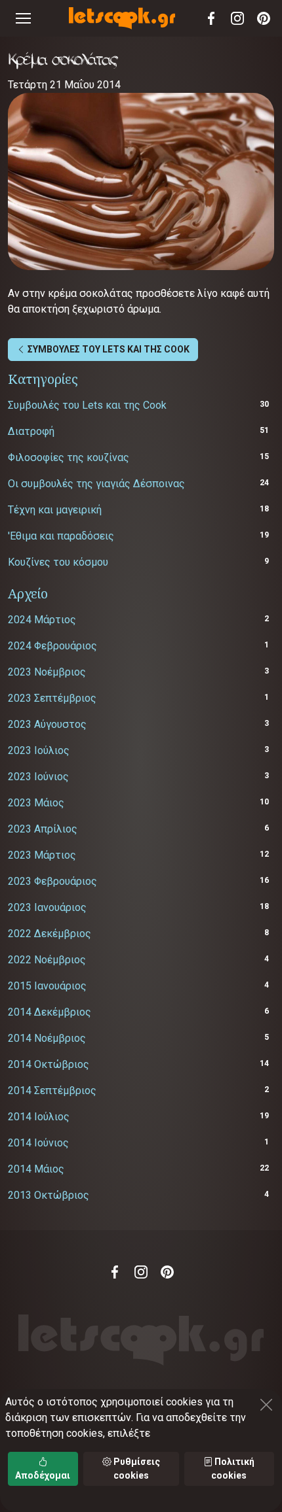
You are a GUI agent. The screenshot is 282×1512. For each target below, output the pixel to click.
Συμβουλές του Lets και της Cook (87, 405)
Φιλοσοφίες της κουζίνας (68, 457)
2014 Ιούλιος (39, 1116)
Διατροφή (31, 431)
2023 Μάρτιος (42, 855)
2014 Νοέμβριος (47, 1038)
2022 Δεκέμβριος (49, 933)
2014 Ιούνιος (38, 1143)
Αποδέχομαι (42, 1475)
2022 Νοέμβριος (47, 960)
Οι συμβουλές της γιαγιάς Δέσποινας (96, 483)
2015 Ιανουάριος (47, 986)
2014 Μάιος (36, 1169)
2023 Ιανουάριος (47, 907)
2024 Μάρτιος (42, 619)
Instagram (237, 18)
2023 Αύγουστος (47, 724)
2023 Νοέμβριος (47, 672)
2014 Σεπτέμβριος (52, 1090)
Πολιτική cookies (232, 1468)
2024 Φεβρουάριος (52, 646)
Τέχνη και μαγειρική (55, 510)
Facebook (211, 18)
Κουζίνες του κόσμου (58, 562)
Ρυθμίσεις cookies (135, 1468)
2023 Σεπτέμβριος (52, 698)
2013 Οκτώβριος (48, 1195)
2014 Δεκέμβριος (49, 1012)
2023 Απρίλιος (42, 829)
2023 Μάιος (36, 803)
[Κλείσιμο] (266, 1405)
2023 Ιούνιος (38, 776)
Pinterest (263, 18)
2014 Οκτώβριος (48, 1064)
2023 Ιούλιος (39, 750)
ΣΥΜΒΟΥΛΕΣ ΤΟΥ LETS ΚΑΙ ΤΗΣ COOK (108, 349)
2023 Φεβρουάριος (52, 881)
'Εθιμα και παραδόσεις (61, 536)
